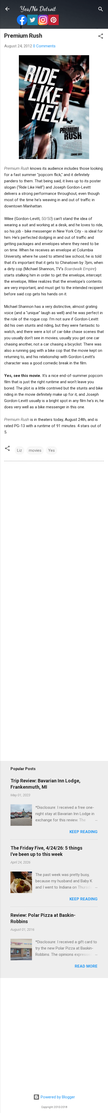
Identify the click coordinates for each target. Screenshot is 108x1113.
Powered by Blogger (57, 1097)
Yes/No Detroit (38, 9)
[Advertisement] (54, 1036)
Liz (19, 450)
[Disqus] (54, 536)
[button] (101, 36)
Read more (86, 966)
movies (35, 450)
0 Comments (44, 46)
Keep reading (83, 831)
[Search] (101, 9)
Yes (51, 450)
